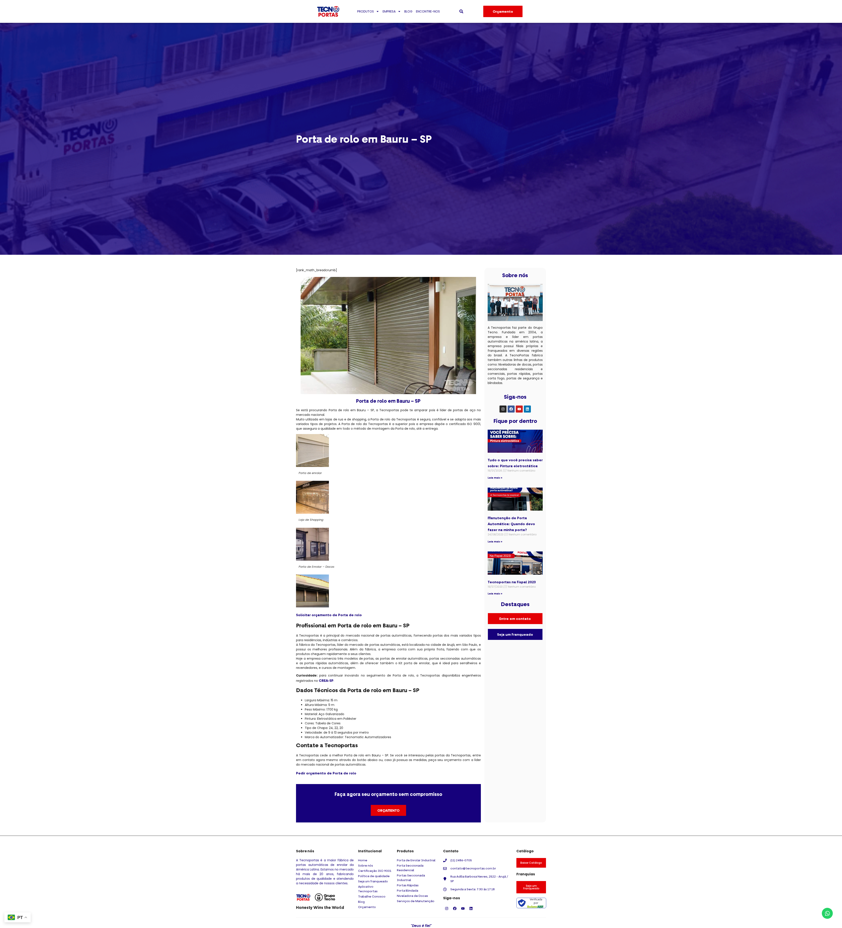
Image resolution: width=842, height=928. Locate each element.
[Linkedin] (527, 409)
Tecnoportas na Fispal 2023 (512, 582)
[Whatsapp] (827, 913)
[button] (461, 11)
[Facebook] (511, 409)
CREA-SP (326, 680)
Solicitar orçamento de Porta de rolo (329, 615)
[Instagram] (503, 409)
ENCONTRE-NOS (428, 11)
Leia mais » (495, 477)
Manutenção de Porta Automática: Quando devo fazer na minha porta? (511, 524)
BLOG (408, 11)
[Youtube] (519, 409)
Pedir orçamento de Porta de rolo (326, 773)
